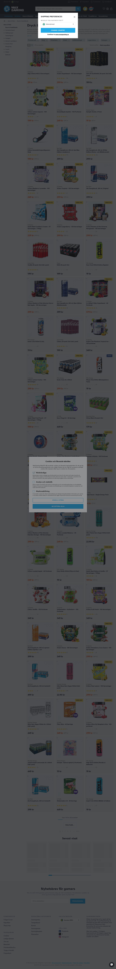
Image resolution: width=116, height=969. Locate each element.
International (50, 24)
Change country (58, 30)
